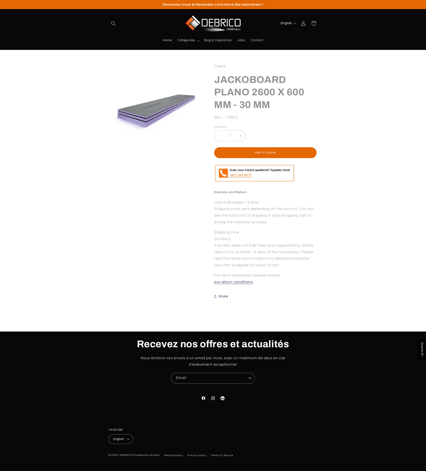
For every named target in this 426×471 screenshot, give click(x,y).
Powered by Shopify (146, 455)
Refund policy (173, 455)
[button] (113, 23)
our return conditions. (233, 282)
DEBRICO (126, 455)
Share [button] (223, 296)
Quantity (220, 126)
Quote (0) (422, 349)
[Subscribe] (250, 378)
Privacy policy (196, 455)
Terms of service (222, 455)
